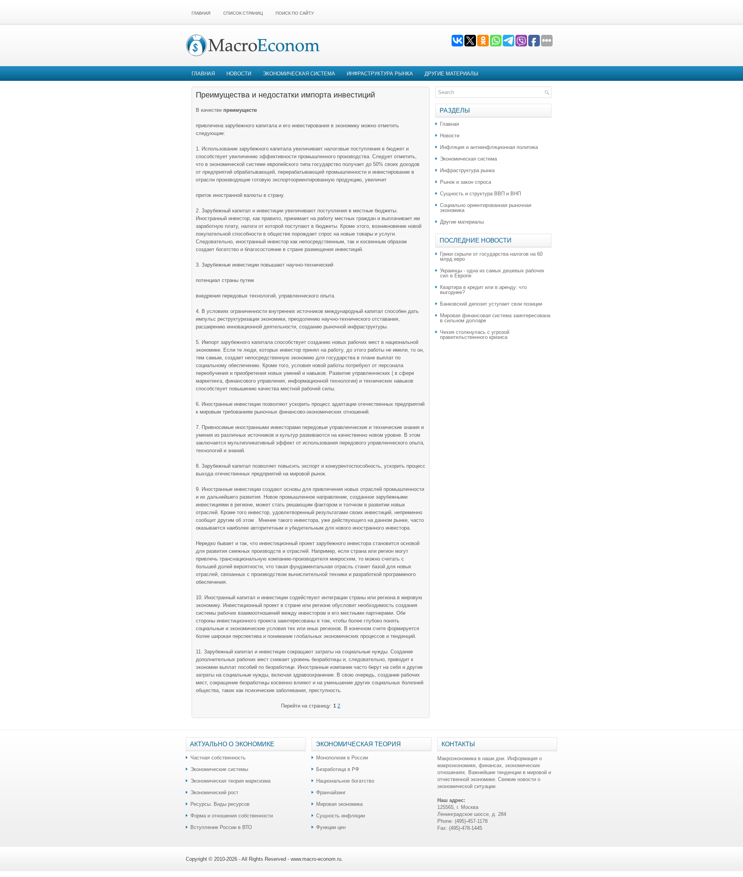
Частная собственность (218, 758)
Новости (238, 74)
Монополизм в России (342, 758)
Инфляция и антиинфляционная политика (489, 147)
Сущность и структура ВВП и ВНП (480, 194)
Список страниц (243, 13)
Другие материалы (451, 74)
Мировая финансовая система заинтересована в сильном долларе (495, 318)
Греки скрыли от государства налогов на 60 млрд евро (491, 256)
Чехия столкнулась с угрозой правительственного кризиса (474, 334)
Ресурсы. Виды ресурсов (220, 804)
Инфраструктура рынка (380, 74)
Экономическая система (299, 74)
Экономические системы (219, 769)
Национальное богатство (345, 781)
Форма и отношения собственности (231, 816)
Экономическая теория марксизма (230, 781)
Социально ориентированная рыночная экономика (485, 207)
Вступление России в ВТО (221, 827)
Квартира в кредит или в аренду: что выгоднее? (483, 289)
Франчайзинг (331, 792)
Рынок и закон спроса (465, 182)
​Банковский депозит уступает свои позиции (491, 304)
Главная (201, 13)
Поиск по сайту (295, 13)
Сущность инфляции (340, 816)
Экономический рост (214, 792)
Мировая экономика (339, 804)
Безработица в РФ (337, 769)
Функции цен (331, 827)
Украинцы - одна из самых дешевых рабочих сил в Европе (492, 273)
